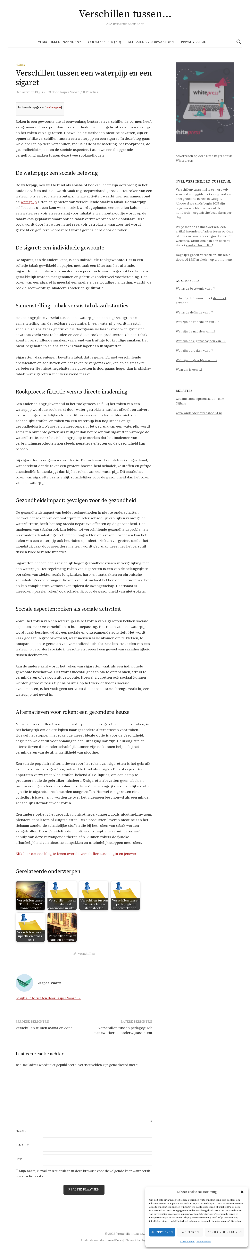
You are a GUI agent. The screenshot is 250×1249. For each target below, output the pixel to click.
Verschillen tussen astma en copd (44, 1028)
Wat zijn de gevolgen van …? (196, 360)
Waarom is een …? (189, 369)
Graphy (140, 1240)
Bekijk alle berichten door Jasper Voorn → (48, 998)
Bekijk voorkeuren (224, 1232)
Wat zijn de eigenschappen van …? (201, 341)
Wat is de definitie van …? (194, 312)
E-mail (22, 1145)
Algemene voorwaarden (151, 42)
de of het (219, 298)
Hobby (20, 65)
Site (19, 1159)
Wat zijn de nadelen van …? (195, 331)
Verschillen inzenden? (59, 42)
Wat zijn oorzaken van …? (194, 350)
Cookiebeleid (187, 1241)
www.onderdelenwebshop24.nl (199, 413)
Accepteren (162, 1232)
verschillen (86, 953)
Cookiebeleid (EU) (104, 42)
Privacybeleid (203, 1241)
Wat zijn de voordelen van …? (197, 322)
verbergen (53, 107)
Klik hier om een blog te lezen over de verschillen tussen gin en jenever (76, 853)
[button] (242, 1192)
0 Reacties (90, 92)
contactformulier (199, 245)
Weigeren (190, 1232)
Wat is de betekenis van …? (195, 288)
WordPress (115, 1240)
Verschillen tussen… (125, 14)
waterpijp (29, 202)
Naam (21, 1131)
